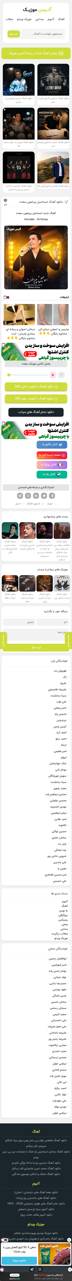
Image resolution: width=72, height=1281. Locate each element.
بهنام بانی (60, 769)
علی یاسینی (59, 862)
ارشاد (63, 745)
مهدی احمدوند (58, 807)
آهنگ (61, 19)
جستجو (14, 34)
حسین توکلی (59, 831)
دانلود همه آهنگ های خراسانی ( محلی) (36, 1192)
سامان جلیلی (59, 837)
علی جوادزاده (59, 1101)
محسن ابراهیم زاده (56, 794)
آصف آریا (61, 732)
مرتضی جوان (59, 1063)
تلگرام (20, 496)
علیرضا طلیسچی (57, 689)
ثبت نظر (36, 647)
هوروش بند (60, 671)
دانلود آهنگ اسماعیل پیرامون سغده (41, 202)
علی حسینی (59, 881)
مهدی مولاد (60, 1107)
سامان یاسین (58, 1002)
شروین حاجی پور (56, 856)
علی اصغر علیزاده (57, 1026)
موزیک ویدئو (24, 19)
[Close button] (69, 1240)
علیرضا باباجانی (57, 1033)
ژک (64, 677)
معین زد (61, 868)
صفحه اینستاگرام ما (50, 455)
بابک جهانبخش (57, 763)
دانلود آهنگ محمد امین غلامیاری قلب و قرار (36, 1168)
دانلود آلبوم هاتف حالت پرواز (36, 1215)
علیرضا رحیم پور (57, 1039)
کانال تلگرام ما (50, 444)
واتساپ (28, 496)
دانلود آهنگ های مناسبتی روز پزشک (36, 1198)
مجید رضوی (60, 788)
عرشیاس (61, 720)
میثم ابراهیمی (58, 813)
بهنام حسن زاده (57, 971)
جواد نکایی (60, 1094)
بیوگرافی (63, 915)
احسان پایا (60, 714)
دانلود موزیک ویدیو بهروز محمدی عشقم (36, 1233)
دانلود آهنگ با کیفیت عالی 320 (34, 386)
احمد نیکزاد (60, 1088)
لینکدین (36, 496)
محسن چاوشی (58, 800)
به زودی (63, 910)
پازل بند (62, 844)
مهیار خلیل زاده (58, 1076)
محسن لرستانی (57, 1057)
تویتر (44, 496)
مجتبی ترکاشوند (57, 1045)
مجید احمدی (59, 1051)
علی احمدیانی (58, 1020)
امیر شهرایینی (59, 965)
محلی (65, 924)
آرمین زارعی (60, 726)
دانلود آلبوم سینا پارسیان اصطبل (36, 1209)
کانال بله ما (49, 474)
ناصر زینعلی (60, 708)
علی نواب (61, 701)
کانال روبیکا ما (49, 464)
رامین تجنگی (59, 995)
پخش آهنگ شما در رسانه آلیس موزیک (33, 53)
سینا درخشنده (58, 695)
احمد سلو (61, 739)
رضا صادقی (60, 850)
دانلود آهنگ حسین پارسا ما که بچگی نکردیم (36, 1163)
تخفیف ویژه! (19, 1261)
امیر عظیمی (60, 751)
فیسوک (52, 496)
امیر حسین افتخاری (55, 875)
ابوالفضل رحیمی (57, 958)
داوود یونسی (59, 989)
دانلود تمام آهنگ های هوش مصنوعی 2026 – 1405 (36, 1203)
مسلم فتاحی (59, 1070)
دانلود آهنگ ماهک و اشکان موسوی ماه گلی (36, 1174)
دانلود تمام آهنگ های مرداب (36, 412)
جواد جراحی (60, 977)
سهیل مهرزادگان (57, 776)
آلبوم (51, 19)
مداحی (39, 19)
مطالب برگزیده (60, 933)
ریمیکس (63, 920)
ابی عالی (61, 1082)
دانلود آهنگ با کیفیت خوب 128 (34, 398)
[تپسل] (3, 345)
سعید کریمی (59, 1014)
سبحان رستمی (58, 1008)
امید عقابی (60, 819)
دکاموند (62, 825)
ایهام (63, 757)
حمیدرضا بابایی (57, 983)
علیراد (63, 683)
